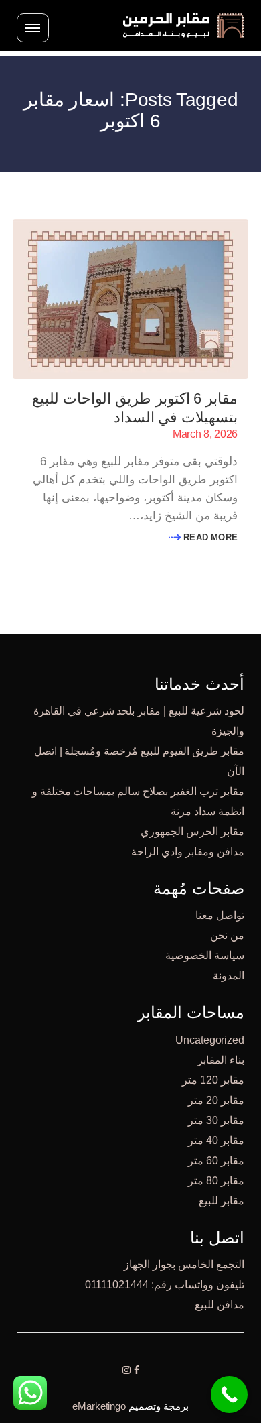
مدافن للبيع (219, 1304)
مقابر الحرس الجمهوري (192, 831)
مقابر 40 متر (216, 1140)
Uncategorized (209, 1040)
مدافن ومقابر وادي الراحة (187, 851)
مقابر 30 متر (216, 1120)
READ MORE (209, 537)
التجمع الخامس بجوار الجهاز (184, 1264)
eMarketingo (99, 1406)
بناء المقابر (220, 1060)
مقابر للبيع (221, 1201)
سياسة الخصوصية (204, 955)
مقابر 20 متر (216, 1100)
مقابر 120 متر (213, 1080)
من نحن (227, 935)
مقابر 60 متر (216, 1160)
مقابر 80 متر (216, 1180)
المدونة (228, 975)
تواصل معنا (219, 915)
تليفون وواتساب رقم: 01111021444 (164, 1284)
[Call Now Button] (229, 1394)
